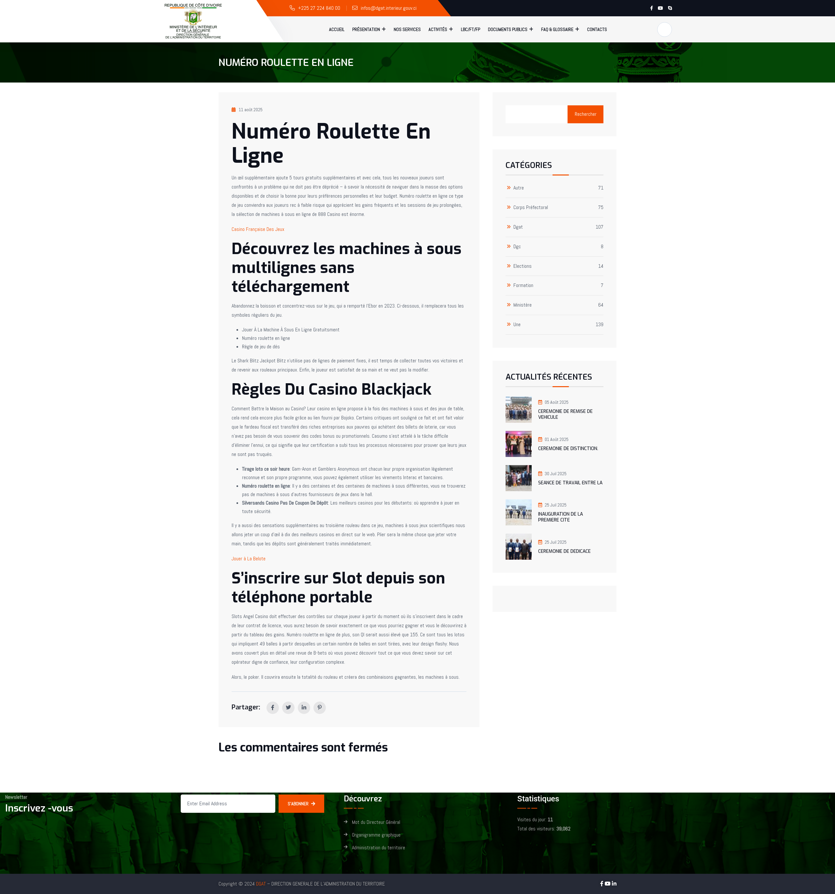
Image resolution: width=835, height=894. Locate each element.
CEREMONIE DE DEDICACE (564, 551)
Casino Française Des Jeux (258, 229)
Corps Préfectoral (530, 208)
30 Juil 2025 (556, 474)
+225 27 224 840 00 (319, 8)
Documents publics (507, 29)
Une (517, 325)
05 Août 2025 (557, 402)
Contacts (597, 29)
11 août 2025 (251, 110)
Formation (523, 285)
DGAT (261, 883)
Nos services (407, 29)
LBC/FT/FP (470, 29)
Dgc (517, 247)
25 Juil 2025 (556, 505)
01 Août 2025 (557, 439)
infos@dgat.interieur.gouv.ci (389, 8)
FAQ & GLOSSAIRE (557, 29)
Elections (522, 266)
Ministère (522, 305)
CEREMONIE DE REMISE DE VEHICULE (565, 414)
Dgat (518, 227)
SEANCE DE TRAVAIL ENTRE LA (570, 483)
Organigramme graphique (376, 835)
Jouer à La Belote (249, 558)
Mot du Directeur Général (376, 822)
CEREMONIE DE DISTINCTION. (568, 449)
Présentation (366, 29)
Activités (438, 29)
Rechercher (586, 114)
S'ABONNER (298, 804)
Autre (518, 188)
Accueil (336, 29)
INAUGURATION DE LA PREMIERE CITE (560, 517)
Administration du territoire (378, 848)
